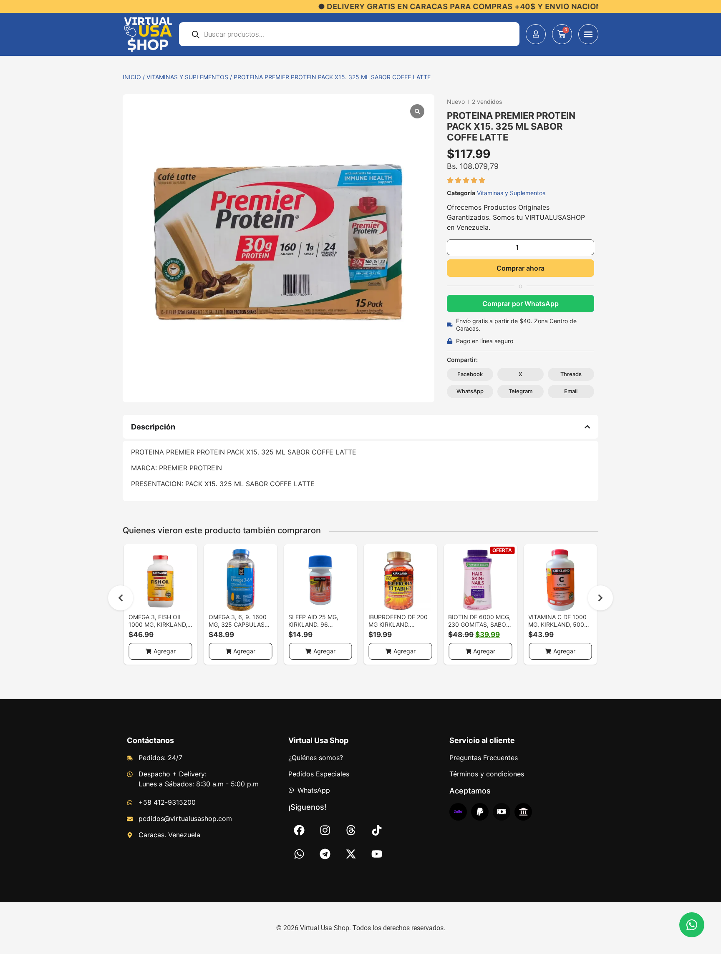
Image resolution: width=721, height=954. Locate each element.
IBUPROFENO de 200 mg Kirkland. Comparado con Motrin (398, 628)
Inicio (132, 76)
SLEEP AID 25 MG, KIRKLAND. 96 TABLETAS (313, 624)
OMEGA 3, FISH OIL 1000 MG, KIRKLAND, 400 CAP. (158, 624)
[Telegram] (325, 854)
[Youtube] (377, 854)
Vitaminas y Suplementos (187, 76)
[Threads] (351, 830)
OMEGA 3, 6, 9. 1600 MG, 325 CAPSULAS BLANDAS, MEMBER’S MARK (239, 628)
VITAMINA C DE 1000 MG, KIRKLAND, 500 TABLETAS (557, 624)
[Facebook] (299, 830)
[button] (588, 34)
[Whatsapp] (299, 854)
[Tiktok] (377, 830)
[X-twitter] (351, 854)
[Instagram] (325, 830)
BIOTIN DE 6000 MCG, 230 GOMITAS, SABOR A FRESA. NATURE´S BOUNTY (479, 628)
